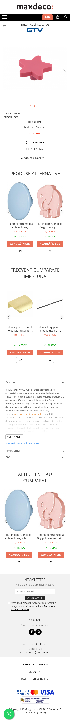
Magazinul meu (33, 664)
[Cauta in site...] (66, 17)
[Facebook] (32, 632)
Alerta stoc (37, 142)
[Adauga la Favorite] (20, 251)
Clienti (33, 672)
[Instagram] (38, 632)
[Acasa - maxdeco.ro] (35, 7)
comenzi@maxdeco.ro (37, 652)
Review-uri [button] (13, 450)
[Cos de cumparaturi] (57, 17)
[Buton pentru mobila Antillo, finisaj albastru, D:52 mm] (20, 201)
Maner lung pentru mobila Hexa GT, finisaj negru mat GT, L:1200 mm (49, 328)
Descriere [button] (10, 382)
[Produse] (5, 18)
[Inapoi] (2, 25)
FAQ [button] (8, 457)
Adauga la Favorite (33, 158)
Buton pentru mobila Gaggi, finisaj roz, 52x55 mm (49, 225)
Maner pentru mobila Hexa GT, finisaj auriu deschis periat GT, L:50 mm (20, 328)
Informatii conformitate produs (22, 443)
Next (64, 72)
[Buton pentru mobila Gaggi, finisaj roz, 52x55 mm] (50, 201)
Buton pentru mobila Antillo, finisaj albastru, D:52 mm (20, 225)
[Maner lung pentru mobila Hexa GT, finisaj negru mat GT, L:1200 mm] (50, 304)
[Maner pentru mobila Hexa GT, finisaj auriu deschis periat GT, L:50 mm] (20, 304)
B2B (47, 17)
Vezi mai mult (14, 436)
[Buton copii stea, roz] (35, 68)
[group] (35, 68)
